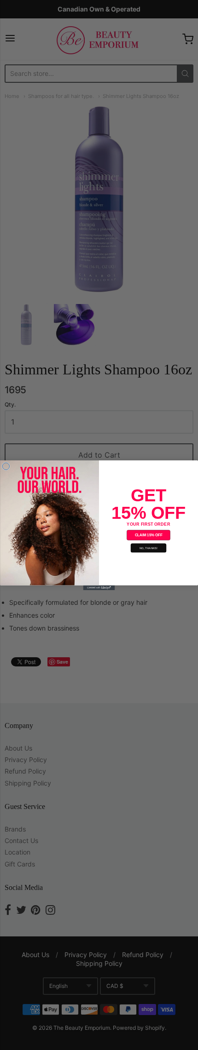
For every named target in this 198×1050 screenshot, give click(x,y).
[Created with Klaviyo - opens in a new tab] (99, 587)
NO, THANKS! (149, 548)
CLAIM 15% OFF (149, 535)
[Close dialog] (5, 466)
